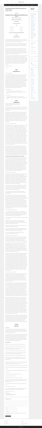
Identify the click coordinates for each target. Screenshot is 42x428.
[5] (5, 372)
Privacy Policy (23, 424)
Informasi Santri (33, 79)
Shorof (31, 91)
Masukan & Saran (6, 423)
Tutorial (32, 96)
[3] (5, 367)
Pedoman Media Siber (25, 423)
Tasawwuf (32, 95)
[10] (5, 383)
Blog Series (32, 72)
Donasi (5, 424)
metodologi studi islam (8, 393)
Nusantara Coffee (33, 51)
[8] (18, 251)
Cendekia (32, 73)
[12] (8, 291)
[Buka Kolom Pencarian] (37, 5)
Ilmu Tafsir (32, 78)
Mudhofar (32, 49)
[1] (5, 362)
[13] (5, 322)
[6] (18, 233)
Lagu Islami (32, 84)
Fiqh (31, 77)
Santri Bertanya (33, 90)
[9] (5, 379)
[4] (15, 180)
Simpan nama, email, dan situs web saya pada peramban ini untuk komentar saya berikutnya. (16, 413)
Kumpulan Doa (33, 83)
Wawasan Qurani (33, 97)
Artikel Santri (32, 71)
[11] (5, 386)
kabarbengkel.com (33, 47)
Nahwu (32, 85)
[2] (9, 121)
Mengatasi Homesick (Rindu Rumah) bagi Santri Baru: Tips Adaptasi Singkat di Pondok (33, 35)
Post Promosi (32, 89)
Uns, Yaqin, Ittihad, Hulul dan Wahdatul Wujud (11, 394)
